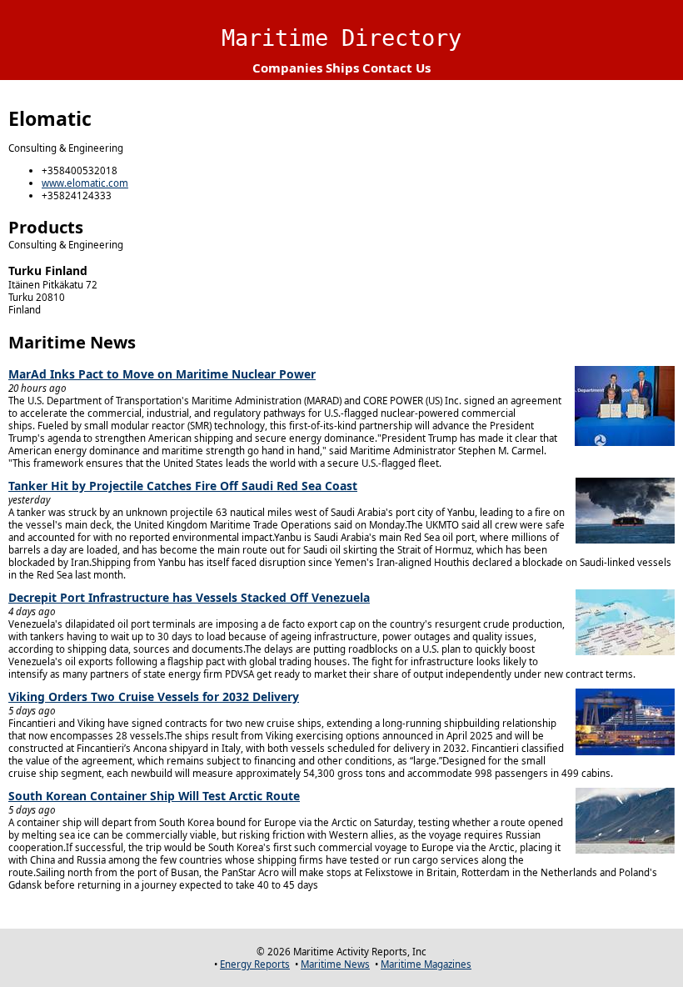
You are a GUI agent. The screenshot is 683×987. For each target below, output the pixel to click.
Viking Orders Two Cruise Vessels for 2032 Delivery (153, 696)
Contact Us (396, 67)
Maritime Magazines (426, 964)
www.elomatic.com (85, 183)
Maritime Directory (341, 38)
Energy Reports (255, 964)
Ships (342, 67)
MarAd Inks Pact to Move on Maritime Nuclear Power (162, 374)
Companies (287, 67)
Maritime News (335, 964)
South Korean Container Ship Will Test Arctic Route (154, 796)
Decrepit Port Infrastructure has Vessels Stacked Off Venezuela (189, 597)
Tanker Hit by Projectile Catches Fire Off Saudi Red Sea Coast (182, 486)
